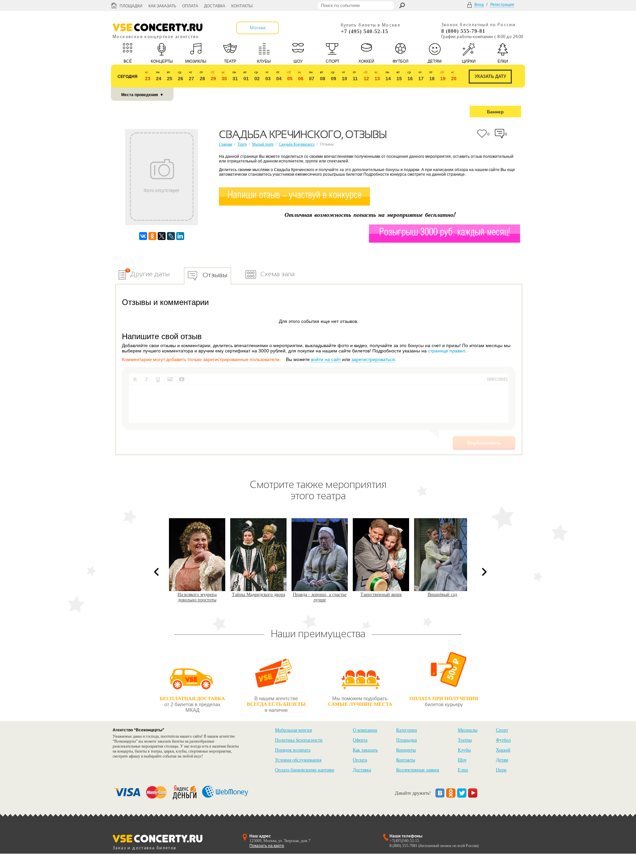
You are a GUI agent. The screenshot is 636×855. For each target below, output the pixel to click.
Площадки (131, 6)
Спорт (502, 730)
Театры (465, 740)
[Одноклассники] (152, 236)
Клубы (464, 750)
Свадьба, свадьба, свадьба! (452, 594)
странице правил (446, 350)
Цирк (501, 769)
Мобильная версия (293, 730)
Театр (242, 144)
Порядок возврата (292, 750)
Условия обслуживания (298, 760)
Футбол (503, 740)
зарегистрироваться (373, 359)
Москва (258, 27)
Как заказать (162, 6)
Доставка (214, 6)
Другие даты (150, 273)
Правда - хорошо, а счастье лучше (268, 597)
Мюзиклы (467, 730)
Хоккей (503, 750)
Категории (406, 730)
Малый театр (263, 144)
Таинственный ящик (329, 594)
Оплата (190, 6)
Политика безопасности (299, 740)
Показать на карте (266, 845)
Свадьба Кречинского (297, 144)
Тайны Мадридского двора (207, 594)
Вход (479, 4)
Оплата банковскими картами (304, 769)
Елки (463, 769)
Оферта (360, 740)
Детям (502, 760)
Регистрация (502, 4)
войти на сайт (326, 359)
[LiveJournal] (171, 236)
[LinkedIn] (180, 236)
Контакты (242, 6)
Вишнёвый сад (391, 594)
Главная (225, 144)
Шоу (462, 760)
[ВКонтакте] (143, 236)
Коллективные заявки (417, 769)
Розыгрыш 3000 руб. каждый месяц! (444, 232)
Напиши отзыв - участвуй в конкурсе (295, 195)
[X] (162, 236)
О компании (365, 730)
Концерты (406, 750)
